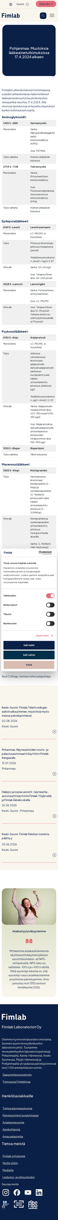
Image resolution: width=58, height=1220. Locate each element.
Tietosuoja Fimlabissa (16, 1081)
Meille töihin (10, 1163)
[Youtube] (28, 1192)
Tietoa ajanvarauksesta (17, 1108)
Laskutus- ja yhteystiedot (19, 1177)
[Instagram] (6, 1192)
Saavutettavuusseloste (17, 1074)
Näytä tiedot (42, 635)
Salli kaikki (29, 645)
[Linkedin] (39, 1192)
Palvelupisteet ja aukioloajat (21, 1115)
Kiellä (29, 664)
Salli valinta (29, 655)
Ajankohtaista (11, 1129)
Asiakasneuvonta (13, 1122)
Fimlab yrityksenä (14, 1156)
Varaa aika (47, 3)
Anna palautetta (13, 1136)
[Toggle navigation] (52, 15)
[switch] (50, 605)
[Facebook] (17, 1192)
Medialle (8, 1170)
